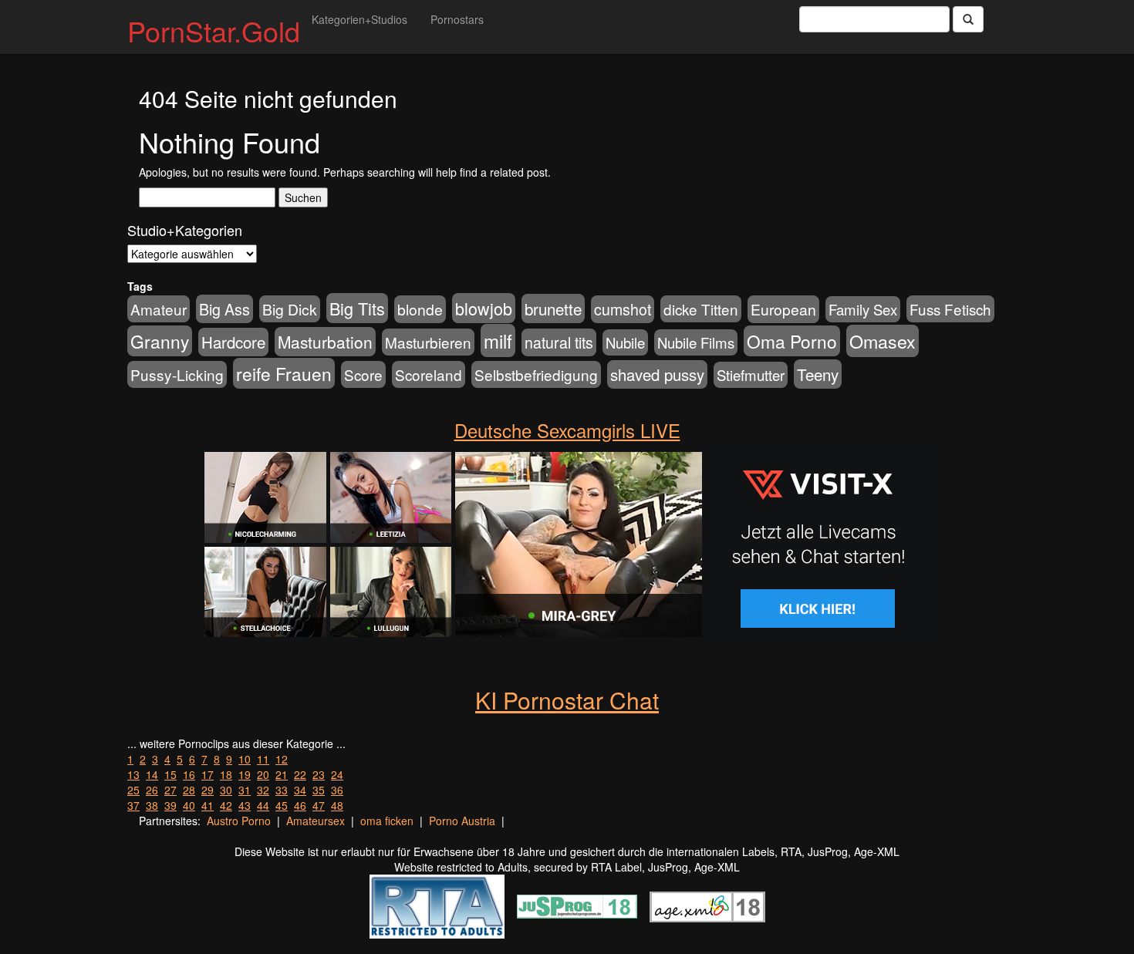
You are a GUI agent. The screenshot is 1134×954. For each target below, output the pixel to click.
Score (363, 374)
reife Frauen (284, 373)
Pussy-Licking (177, 374)
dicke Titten (700, 308)
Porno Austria (462, 820)
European (783, 309)
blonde (420, 309)
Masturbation (325, 341)
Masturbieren (428, 342)
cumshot (622, 309)
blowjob (483, 308)
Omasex (882, 341)
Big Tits (357, 308)
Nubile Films (695, 342)
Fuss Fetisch (950, 308)
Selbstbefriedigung (536, 374)
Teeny (818, 374)
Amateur (158, 308)
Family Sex (863, 309)
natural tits (559, 342)
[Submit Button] (968, 19)
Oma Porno (792, 341)
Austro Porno (239, 820)
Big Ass (224, 309)
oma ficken (386, 820)
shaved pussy (657, 374)
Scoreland (428, 374)
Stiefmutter (751, 375)
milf (498, 340)
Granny (159, 341)
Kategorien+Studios (359, 19)
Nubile (625, 342)
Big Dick (289, 308)
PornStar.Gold (213, 30)
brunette (553, 308)
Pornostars (457, 19)
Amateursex (315, 820)
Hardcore (233, 342)
